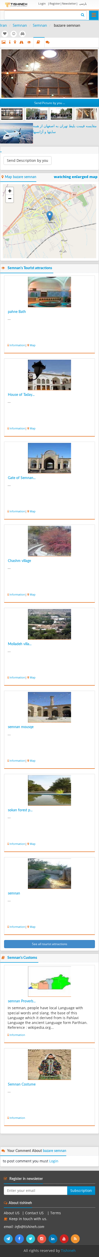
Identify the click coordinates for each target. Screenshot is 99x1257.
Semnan (20, 25)
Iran (3, 25)
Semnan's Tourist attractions (30, 268)
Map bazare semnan (20, 177)
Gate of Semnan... (22, 478)
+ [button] (9, 191)
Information (17, 345)
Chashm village (19, 561)
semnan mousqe (21, 727)
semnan (14, 893)
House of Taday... (21, 395)
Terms (55, 1213)
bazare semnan (54, 1151)
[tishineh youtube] (65, 1238)
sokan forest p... (20, 810)
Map (33, 345)
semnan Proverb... (22, 1001)
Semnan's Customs (22, 958)
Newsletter (69, 3)
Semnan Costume (22, 1084)
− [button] (9, 198)
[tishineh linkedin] (54, 1238)
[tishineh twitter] (31, 1238)
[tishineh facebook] (20, 1238)
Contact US (35, 1213)
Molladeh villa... (19, 644)
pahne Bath (17, 312)
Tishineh (68, 1250)
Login (42, 3)
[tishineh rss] (76, 1238)
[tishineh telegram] (9, 1238)
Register (55, 3)
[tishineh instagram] (42, 1238)
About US (12, 1213)
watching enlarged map (75, 177)
